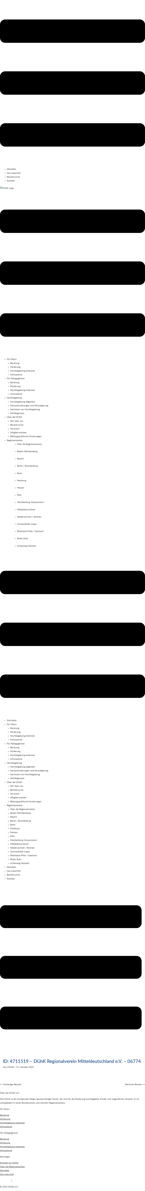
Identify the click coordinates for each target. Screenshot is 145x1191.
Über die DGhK (14, 782)
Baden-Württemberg (20, 813)
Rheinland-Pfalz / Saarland (23, 855)
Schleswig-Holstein (19, 863)
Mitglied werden (18, 432)
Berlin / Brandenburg (20, 821)
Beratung (14, 363)
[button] (72, 83)
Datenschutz (18, 1181)
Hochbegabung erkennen (22, 371)
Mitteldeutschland (19, 844)
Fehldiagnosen (17, 413)
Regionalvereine (14, 805)
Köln (12, 836)
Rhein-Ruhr (16, 859)
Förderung (15, 367)
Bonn (12, 825)
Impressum (5, 1181)
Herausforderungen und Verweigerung (29, 405)
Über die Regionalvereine (22, 809)
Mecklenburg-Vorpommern (23, 840)
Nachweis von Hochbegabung (25, 409)
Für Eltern (12, 724)
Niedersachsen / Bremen (22, 848)
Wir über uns (16, 421)
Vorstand (14, 429)
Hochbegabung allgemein (22, 402)
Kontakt (11, 181)
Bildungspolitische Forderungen (25, 436)
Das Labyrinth (14, 173)
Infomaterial (16, 375)
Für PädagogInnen (16, 744)
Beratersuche (13, 177)
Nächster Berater (135, 1084)
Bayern (13, 817)
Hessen (13, 832)
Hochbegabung (14, 763)
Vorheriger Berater (10, 1084)
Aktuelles (11, 169)
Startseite (11, 720)
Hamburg (14, 828)
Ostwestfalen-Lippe (20, 852)
